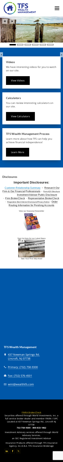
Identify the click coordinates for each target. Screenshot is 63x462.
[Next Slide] (61, 54)
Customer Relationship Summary (22, 188)
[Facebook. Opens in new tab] (12, 451)
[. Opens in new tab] (31, 222)
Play (12, 21)
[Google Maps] (31, 308)
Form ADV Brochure (51, 192)
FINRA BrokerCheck (31, 412)
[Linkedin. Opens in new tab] (7, 451)
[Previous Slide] (1, 54)
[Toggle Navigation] (57, 8)
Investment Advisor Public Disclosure (37, 195)
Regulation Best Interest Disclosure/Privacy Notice (28, 202)
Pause (4, 21)
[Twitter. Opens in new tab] (18, 451)
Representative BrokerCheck (43, 198)
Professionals (32, 191)
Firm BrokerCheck (15, 198)
